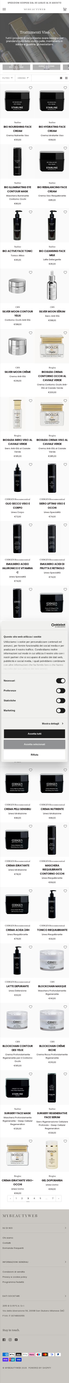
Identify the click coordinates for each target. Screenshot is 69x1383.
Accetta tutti (34, 733)
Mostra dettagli (50, 723)
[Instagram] (10, 1339)
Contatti (7, 1242)
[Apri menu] (7, 9)
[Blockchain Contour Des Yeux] (17, 1020)
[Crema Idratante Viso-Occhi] (17, 1154)
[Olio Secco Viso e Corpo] (17, 478)
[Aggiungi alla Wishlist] (30, 88)
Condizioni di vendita (14, 1271)
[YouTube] (16, 1339)
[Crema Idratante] (17, 839)
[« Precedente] (10, 1198)
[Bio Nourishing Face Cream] (17, 101)
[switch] (60, 690)
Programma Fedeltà (13, 1282)
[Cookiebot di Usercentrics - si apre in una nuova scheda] (51, 625)
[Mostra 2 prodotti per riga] (66, 78)
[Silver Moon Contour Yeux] (17, 286)
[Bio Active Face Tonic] (17, 225)
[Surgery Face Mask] (17, 1087)
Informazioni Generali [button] (15, 1262)
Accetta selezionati (34, 744)
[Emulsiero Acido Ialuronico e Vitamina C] (17, 538)
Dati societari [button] (11, 1296)
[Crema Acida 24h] (17, 904)
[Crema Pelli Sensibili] (17, 783)
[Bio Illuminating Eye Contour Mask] (17, 161)
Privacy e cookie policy (15, 1276)
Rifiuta (34, 754)
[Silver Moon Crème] (17, 346)
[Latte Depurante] (17, 960)
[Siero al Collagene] (17, 603)
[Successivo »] (59, 1198)
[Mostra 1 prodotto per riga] (61, 78)
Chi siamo (8, 1237)
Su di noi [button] (8, 1228)
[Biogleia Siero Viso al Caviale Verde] (17, 414)
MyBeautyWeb (13, 1367)
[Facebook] (4, 1339)
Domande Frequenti (13, 1248)
